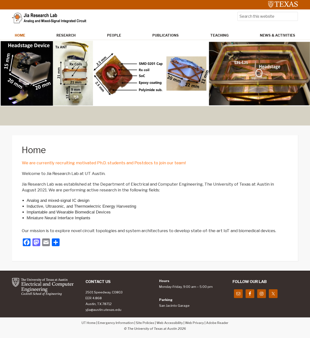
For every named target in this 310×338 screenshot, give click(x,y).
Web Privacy (194, 323)
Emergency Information (116, 323)
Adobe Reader (217, 323)
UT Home (89, 323)
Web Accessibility (169, 323)
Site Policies (145, 323)
